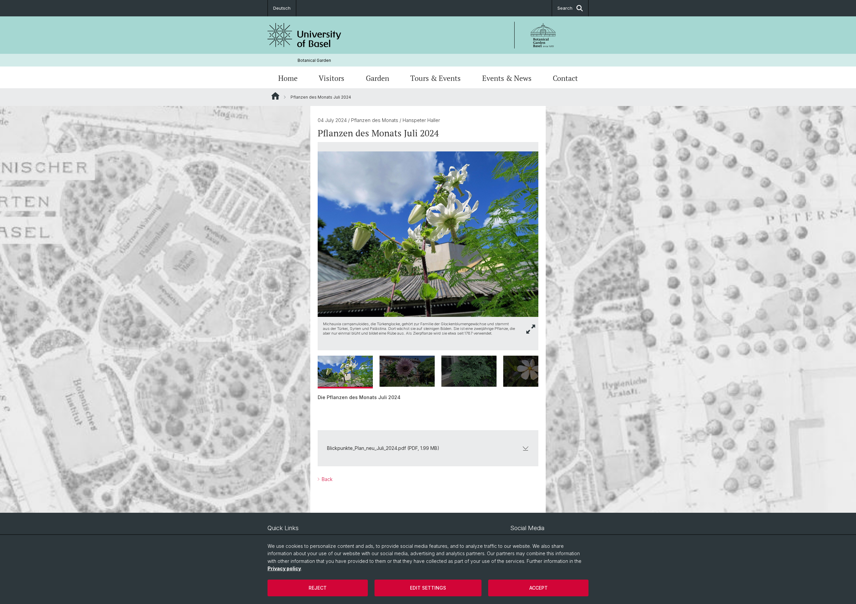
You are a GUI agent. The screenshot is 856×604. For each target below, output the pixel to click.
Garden (377, 78)
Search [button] (564, 8)
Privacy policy (284, 568)
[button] (531, 329)
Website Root (275, 96)
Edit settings (428, 588)
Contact (565, 78)
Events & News (507, 78)
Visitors (331, 78)
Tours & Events (435, 78)
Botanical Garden (314, 60)
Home (288, 78)
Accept (538, 588)
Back (326, 479)
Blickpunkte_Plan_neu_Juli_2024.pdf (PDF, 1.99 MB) (383, 448)
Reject (318, 588)
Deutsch (282, 8)
